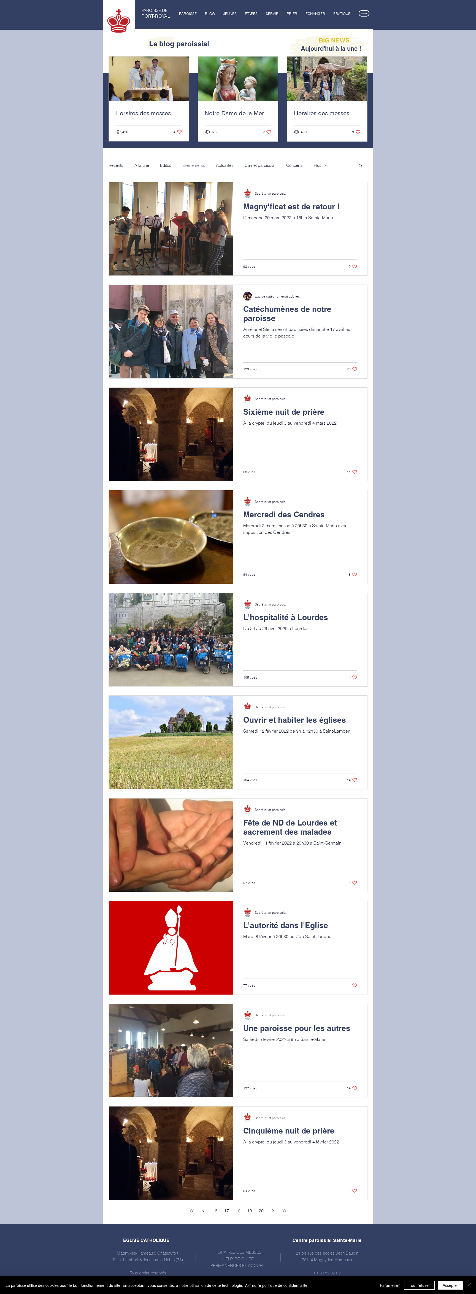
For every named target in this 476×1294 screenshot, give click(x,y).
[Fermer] (469, 1285)
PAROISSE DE (154, 10)
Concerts (294, 165)
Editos (165, 165)
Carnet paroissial (260, 165)
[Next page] (273, 1211)
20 (261, 1210)
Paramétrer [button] (390, 1285)
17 (226, 1210)
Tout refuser (419, 1285)
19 (249, 1210)
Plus (317, 165)
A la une (141, 165)
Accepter (450, 1285)
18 (238, 1210)
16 (214, 1210)
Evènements (193, 165)
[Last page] (284, 1211)
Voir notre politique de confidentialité (275, 1285)
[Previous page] (203, 1211)
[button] (188, 13)
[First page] (192, 1211)
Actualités (225, 165)
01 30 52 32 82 (327, 1273)
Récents (116, 165)
